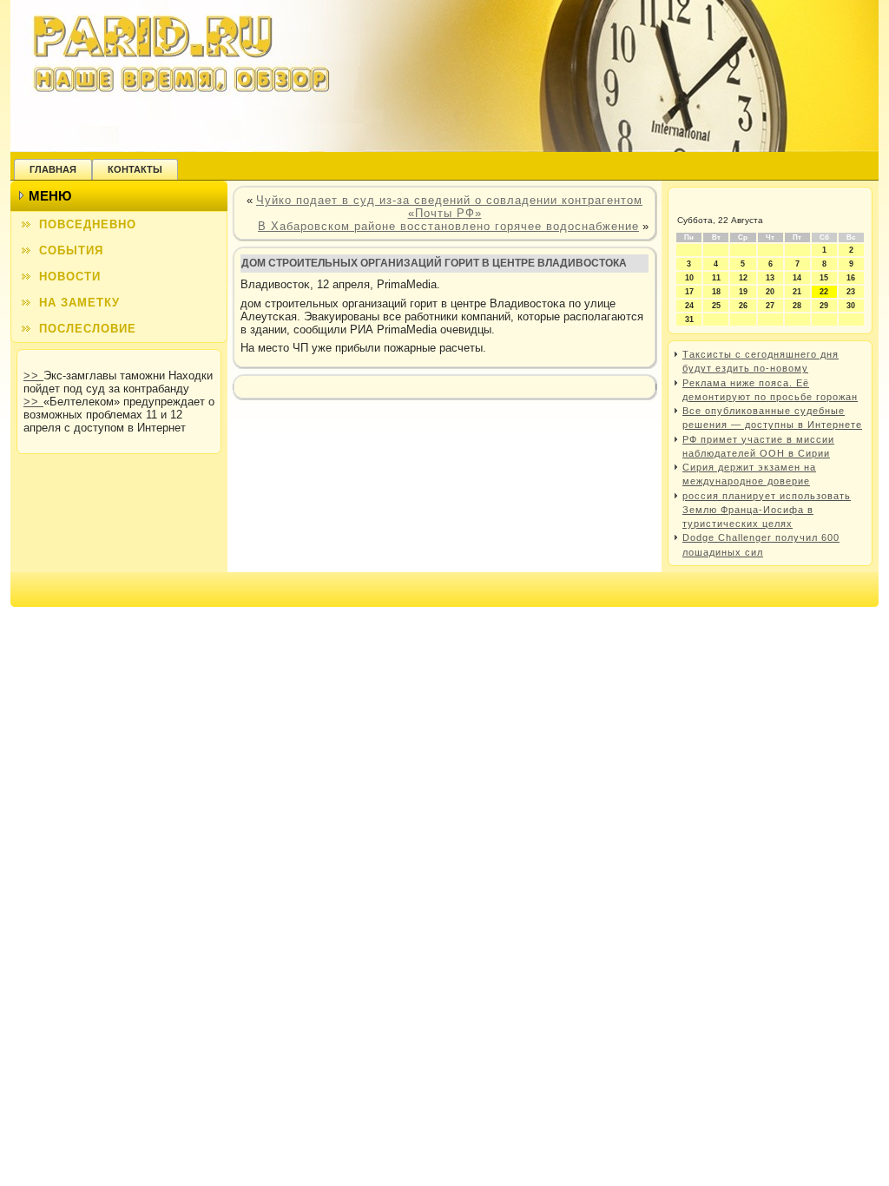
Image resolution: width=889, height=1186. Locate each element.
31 (689, 319)
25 (716, 305)
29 (824, 305)
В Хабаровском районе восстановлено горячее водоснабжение (448, 226)
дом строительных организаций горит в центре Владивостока (434, 263)
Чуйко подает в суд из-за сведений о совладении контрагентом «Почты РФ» (449, 207)
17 (689, 291)
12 (743, 277)
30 (850, 305)
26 (743, 305)
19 (743, 291)
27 (770, 305)
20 (770, 291)
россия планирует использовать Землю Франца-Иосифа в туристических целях (766, 510)
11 (716, 277)
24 (689, 305)
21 (797, 291)
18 (716, 291)
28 (797, 305)
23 (850, 291)
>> (33, 375)
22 (824, 291)
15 (824, 277)
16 (850, 277)
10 (689, 277)
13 (770, 277)
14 (797, 277)
